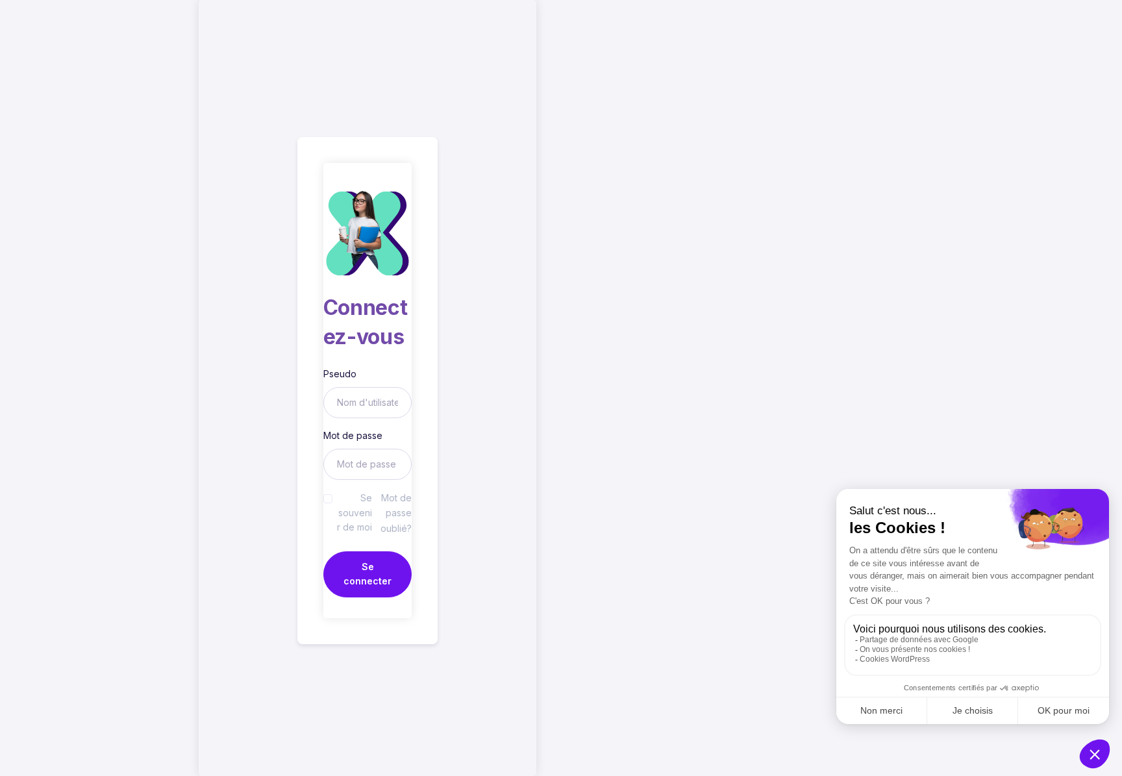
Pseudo (339, 373)
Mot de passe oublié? (396, 513)
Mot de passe (352, 435)
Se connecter (367, 573)
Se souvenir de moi (354, 512)
